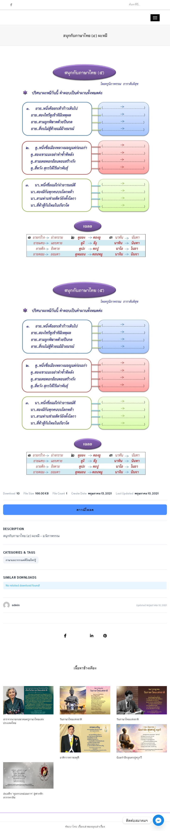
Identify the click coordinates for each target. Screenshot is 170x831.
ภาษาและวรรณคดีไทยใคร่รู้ (21, 559)
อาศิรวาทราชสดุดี (69, 757)
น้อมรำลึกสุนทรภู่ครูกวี (129, 757)
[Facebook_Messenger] (158, 820)
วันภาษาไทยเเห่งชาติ (71, 719)
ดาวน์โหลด (85, 509)
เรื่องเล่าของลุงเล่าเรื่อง (91, 826)
